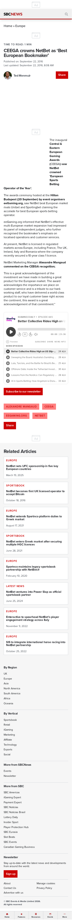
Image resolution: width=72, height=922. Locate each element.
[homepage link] (13, 14)
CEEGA (49, 406)
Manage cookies (46, 883)
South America (12, 693)
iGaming (8, 729)
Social (7, 754)
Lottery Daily (11, 817)
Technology (10, 744)
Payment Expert (13, 802)
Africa (7, 698)
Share (62, 75)
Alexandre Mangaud (21, 406)
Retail (7, 725)
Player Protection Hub (16, 827)
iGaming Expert (12, 797)
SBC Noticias (11, 807)
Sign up (10, 874)
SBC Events (10, 842)
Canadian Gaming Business (19, 847)
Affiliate (8, 739)
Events (7, 771)
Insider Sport (11, 822)
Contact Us (10, 888)
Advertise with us (13, 892)
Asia (6, 683)
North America (12, 688)
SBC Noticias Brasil (14, 812)
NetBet (40, 415)
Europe (20, 25)
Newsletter (10, 776)
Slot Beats (9, 837)
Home (8, 25)
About (7, 883)
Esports (8, 749)
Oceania (8, 703)
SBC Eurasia (10, 832)
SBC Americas (12, 792)
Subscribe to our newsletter (23, 391)
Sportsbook (10, 720)
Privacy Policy (44, 888)
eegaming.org (16, 415)
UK (5, 673)
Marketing (9, 734)
